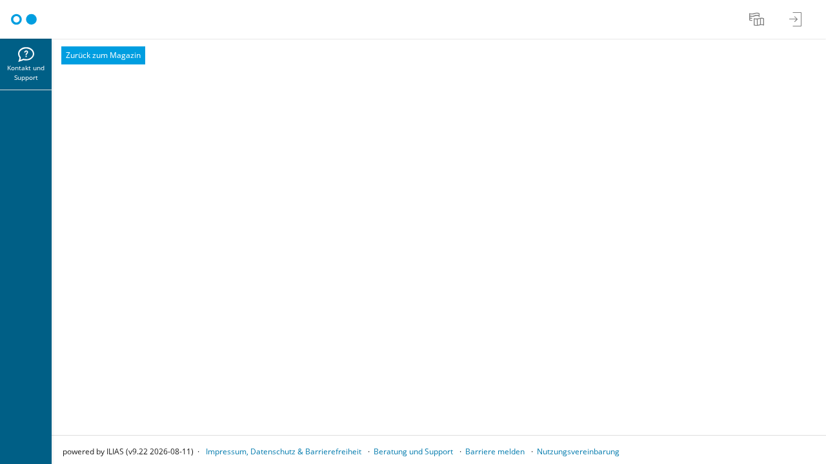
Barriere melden (495, 451)
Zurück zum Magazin (103, 55)
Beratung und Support (413, 451)
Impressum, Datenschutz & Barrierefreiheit (283, 451)
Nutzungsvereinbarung (578, 451)
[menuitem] (758, 19)
